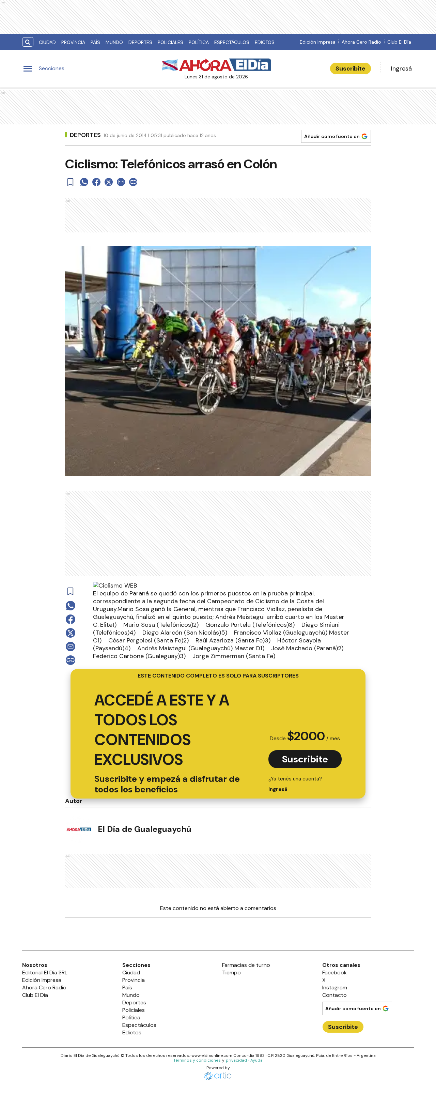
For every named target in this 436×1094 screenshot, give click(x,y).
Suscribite (350, 68)
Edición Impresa (318, 42)
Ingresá (401, 68)
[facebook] (96, 182)
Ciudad (47, 42)
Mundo (114, 42)
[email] (121, 182)
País (95, 42)
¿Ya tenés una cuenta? (295, 784)
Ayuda (256, 1060)
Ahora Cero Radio (361, 42)
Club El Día (399, 42)
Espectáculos (231, 42)
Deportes (140, 42)
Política (199, 42)
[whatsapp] (84, 182)
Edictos (265, 42)
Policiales (170, 42)
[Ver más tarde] (70, 182)
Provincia (73, 42)
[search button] (27, 42)
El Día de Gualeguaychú (144, 829)
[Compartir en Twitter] (109, 182)
